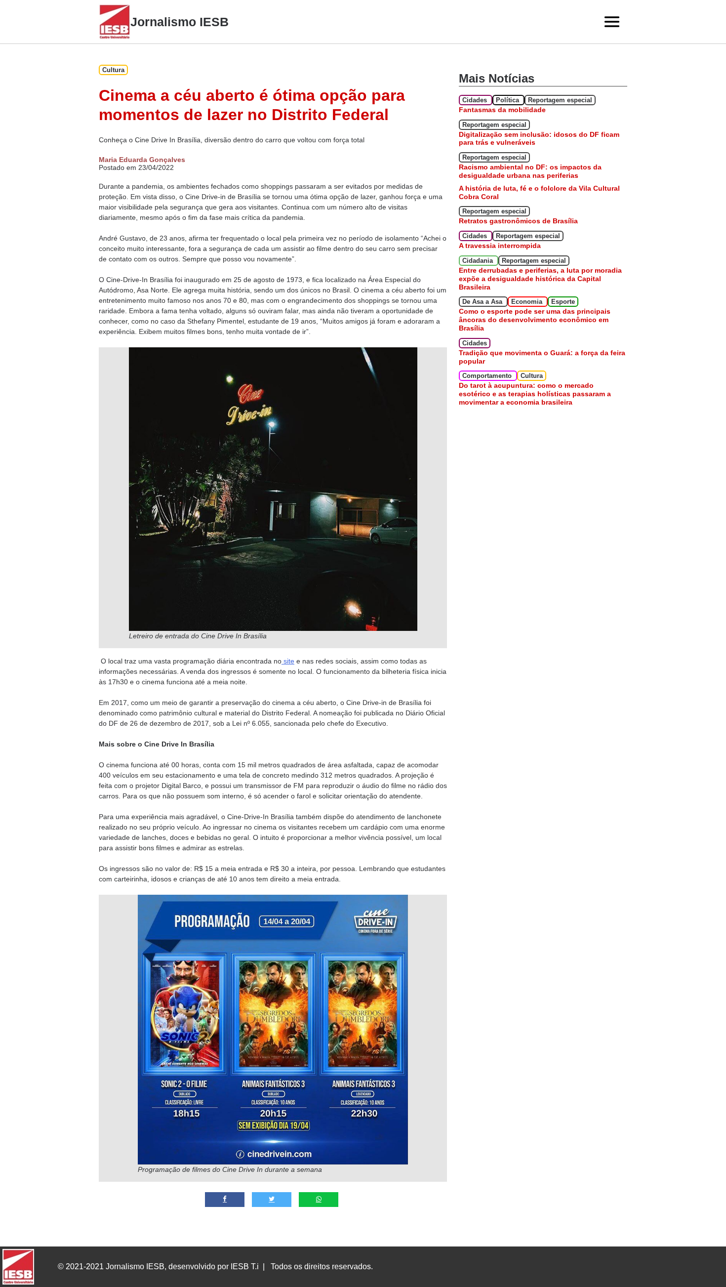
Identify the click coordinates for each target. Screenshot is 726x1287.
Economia (527, 301)
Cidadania (478, 260)
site (288, 661)
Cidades (475, 100)
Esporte (563, 301)
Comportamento (488, 375)
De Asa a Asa (483, 301)
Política (508, 100)
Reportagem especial (560, 100)
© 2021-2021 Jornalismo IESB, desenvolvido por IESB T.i (158, 1266)
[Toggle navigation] (612, 22)
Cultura (113, 70)
